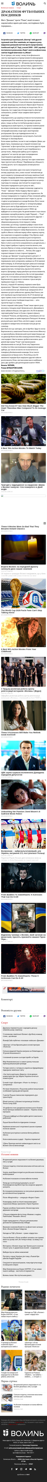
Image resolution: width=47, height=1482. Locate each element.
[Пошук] (45, 3)
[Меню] (2, 3)
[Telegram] (25, 1469)
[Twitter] (16, 1469)
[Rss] (35, 1469)
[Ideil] (23, 1474)
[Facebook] (11, 1469)
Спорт (19, 8)
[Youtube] (30, 1469)
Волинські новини (7, 8)
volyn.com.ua (20, 1422)
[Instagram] (21, 1469)
